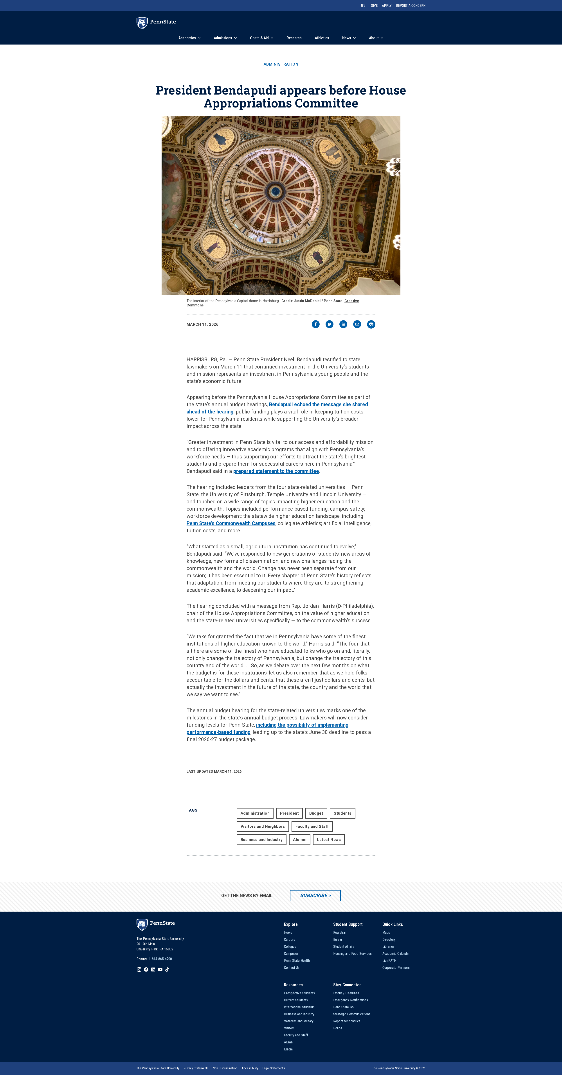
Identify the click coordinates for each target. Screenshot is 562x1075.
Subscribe (313, 895)
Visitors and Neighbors (263, 826)
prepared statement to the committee (276, 471)
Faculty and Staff (312, 826)
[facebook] (316, 324)
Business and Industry (262, 839)
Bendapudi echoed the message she (310, 405)
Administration (281, 64)
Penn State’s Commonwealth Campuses (231, 523)
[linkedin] (343, 324)
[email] (357, 324)
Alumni (299, 839)
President (289, 813)
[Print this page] (371, 324)
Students (342, 813)
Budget (316, 813)
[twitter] (329, 324)
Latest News (329, 839)
